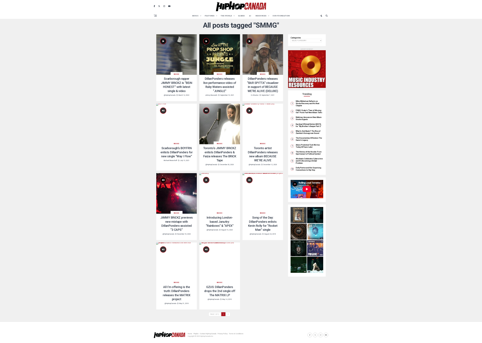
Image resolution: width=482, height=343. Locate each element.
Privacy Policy (223, 334)
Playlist (195, 334)
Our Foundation (281, 16)
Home (190, 334)
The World (226, 16)
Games (241, 16)
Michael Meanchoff (170, 160)
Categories (296, 38)
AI (250, 16)
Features (210, 16)
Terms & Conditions (236, 334)
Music (195, 16)
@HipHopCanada (169, 95)
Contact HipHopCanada (208, 334)
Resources (261, 16)
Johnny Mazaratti (211, 95)
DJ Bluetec (255, 95)
